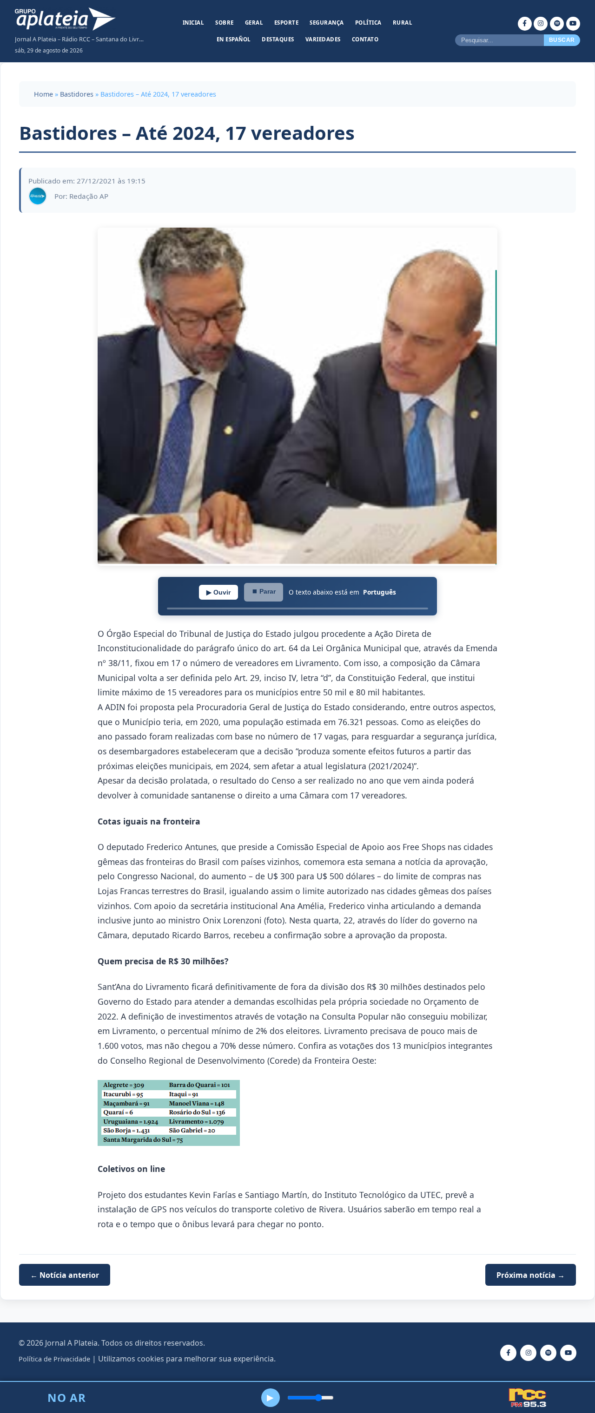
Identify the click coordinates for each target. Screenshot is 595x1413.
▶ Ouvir (218, 592)
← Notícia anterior (64, 1275)
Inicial (194, 22)
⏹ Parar (263, 591)
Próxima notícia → (530, 1275)
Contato (365, 39)
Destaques (278, 39)
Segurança (327, 22)
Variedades (323, 39)
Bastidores (76, 94)
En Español (234, 39)
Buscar (562, 40)
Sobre (224, 22)
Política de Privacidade (54, 1358)
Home (43, 94)
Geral (254, 22)
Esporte (286, 22)
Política (368, 22)
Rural (403, 22)
